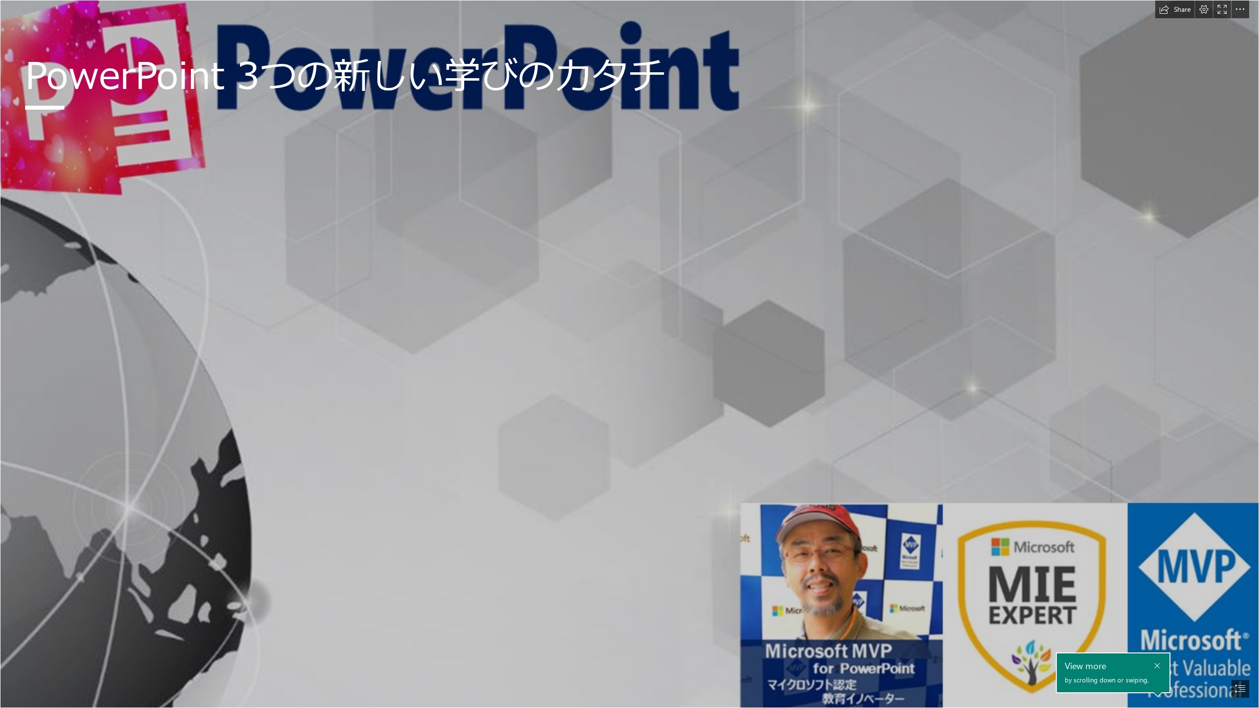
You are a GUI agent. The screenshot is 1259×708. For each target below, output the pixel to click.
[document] (629, 354)
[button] (1175, 9)
